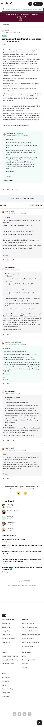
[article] (22, 236)
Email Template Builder (29, 660)
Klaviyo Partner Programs (10, 656)
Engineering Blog (7, 689)
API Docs (25, 663)
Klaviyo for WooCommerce (30, 642)
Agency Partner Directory (10, 660)
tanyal (7, 30)
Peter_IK (10, 516)
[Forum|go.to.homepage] (8, 3)
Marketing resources (8, 638)
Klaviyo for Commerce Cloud (31, 634)
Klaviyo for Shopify (28, 623)
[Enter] (3, 9)
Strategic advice (7, 542)
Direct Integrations (27, 646)
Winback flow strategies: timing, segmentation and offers (22, 545)
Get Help (25, 667)
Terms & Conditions (14, 585)
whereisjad (10, 505)
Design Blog (6, 692)
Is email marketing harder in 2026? (14, 539)
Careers (4, 685)
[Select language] (30, 4)
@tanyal (10, 139)
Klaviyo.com (6, 623)
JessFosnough (11, 133)
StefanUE (10, 528)
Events (24, 656)
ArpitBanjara (11, 522)
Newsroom (5, 681)
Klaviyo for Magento (28, 638)
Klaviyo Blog (6, 631)
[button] (2, 4)
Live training (6, 642)
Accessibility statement (29, 585)
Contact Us (5, 696)
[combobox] (22, 9)
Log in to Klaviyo (7, 627)
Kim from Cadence (13, 511)
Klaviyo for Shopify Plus (29, 627)
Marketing (6, 24)
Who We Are (6, 677)
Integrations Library (8, 663)
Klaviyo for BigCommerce (30, 631)
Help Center (6, 634)
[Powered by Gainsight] (22, 581)
